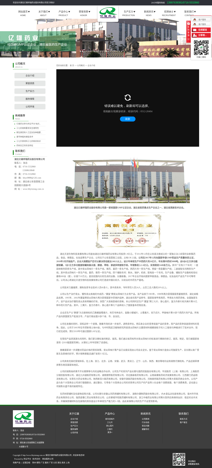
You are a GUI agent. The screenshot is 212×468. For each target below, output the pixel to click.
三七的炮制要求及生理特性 (27, 128)
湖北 (59, 463)
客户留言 (183, 422)
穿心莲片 (110, 426)
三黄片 (110, 429)
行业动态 (145, 422)
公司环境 (30, 107)
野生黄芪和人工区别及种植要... (29, 132)
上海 (68, 463)
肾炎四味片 (110, 419)
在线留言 (202, 30)
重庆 (47, 463)
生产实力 (30, 91)
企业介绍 (30, 75)
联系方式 (183, 419)
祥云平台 (27, 459)
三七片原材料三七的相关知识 (28, 141)
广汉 (42, 463)
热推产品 (16, 463)
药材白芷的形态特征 (24, 146)
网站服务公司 (47, 459)
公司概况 (81, 65)
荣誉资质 (30, 83)
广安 (51, 463)
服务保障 (30, 99)
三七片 (110, 422)
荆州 (34, 463)
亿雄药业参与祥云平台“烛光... (28, 124)
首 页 (72, 65)
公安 (55, 463)
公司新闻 (145, 419)
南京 (63, 463)
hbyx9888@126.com (32, 178)
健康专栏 (145, 429)
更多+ (110, 432)
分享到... (202, 35)
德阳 (38, 463)
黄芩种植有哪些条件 (24, 137)
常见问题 (145, 426)
